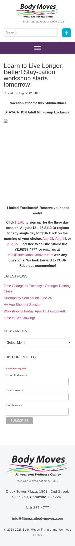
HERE (20, 222)
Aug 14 (60, 238)
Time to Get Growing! (19, 318)
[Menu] (37, 48)
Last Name (14, 405)
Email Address (16, 375)
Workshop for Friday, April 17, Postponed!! (35, 311)
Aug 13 (47, 238)
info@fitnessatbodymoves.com (30, 255)
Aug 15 (12, 244)
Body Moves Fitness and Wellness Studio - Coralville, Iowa (37, 10)
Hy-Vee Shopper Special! (22, 304)
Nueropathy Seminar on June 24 (28, 298)
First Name (14, 390)
